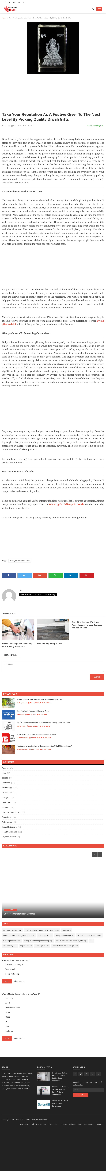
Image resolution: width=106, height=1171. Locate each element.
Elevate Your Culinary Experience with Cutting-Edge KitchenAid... (60, 1077)
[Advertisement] (53, 92)
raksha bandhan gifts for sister (89, 935)
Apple (7, 1003)
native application (45, 935)
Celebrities (7, 802)
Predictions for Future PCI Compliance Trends (36, 734)
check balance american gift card (65, 946)
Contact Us (100, 1124)
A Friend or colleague (14, 964)
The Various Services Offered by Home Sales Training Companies (60, 1091)
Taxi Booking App (10, 946)
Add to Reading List (95, 126)
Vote (7, 981)
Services (5, 807)
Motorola (9, 1031)
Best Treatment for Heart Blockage (19, 914)
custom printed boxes (11, 940)
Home (4, 18)
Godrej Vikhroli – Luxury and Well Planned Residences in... (41, 699)
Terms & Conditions (68, 1124)
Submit (97, 677)
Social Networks (12, 974)
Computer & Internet (11, 812)
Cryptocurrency (9, 836)
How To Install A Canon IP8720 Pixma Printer (42, 930)
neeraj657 (20, 714)
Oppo (7, 1017)
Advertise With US (39, 1124)
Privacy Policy (53, 1124)
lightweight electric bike (12, 930)
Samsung (9, 998)
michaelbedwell (22, 738)
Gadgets (6, 797)
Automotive (7, 822)
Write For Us (88, 1124)
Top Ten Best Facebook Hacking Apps (33, 711)
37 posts (38, 594)
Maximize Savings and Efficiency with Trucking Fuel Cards (17, 645)
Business (6, 126)
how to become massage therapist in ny (19, 935)
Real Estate (7, 792)
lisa (20, 590)
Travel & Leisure (9, 827)
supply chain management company (38, 940)
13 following (50, 594)
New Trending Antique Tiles (49, 644)
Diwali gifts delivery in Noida (20, 561)
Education (6, 817)
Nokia (7, 1012)
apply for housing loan (64, 935)
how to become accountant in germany (71, 940)
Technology (7, 787)
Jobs (4, 773)
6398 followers (26, 594)
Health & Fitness (9, 831)
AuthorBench (21, 726)
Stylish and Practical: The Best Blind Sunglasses (60, 1103)
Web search (10, 969)
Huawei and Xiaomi (13, 1007)
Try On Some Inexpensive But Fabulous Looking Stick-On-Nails (43, 723)
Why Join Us (24, 1124)
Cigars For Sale (26, 946)
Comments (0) (10, 655)
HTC (7, 1021)
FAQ (80, 1124)
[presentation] (94, 854)
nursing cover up (42, 946)
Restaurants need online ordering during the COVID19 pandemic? (44, 746)
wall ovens (67, 930)
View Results (19, 981)
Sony (7, 1026)
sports (5, 777)
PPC (91, 940)
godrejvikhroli (22, 703)
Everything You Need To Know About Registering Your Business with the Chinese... (87, 625)
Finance (5, 768)
